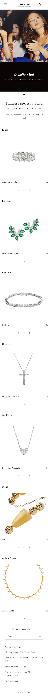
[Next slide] (35, 94)
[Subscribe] (40, 636)
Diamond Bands (9, 182)
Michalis (27, 692)
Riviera (5, 325)
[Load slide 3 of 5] (24, 94)
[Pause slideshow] (45, 94)
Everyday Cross (9, 396)
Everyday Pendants (11, 468)
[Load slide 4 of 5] (27, 94)
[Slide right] (29, 190)
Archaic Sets (8, 611)
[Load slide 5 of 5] (30, 94)
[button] (5, 5)
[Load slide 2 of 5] (20, 94)
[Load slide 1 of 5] (17, 94)
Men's (5, 539)
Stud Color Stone (10, 254)
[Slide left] (18, 190)
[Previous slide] (13, 94)
